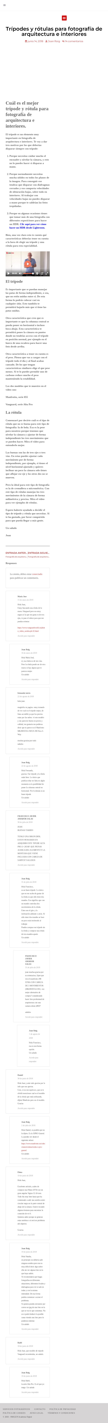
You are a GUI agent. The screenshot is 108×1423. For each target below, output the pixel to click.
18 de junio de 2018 (25, 1346)
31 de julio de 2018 (28, 882)
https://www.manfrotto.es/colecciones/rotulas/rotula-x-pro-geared (33, 1147)
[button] (64, 18)
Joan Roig (25, 650)
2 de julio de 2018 (28, 1125)
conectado (37, 574)
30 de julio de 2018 (25, 822)
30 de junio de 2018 (25, 1078)
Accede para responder (26, 636)
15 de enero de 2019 (25, 600)
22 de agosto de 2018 (26, 696)
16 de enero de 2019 (29, 653)
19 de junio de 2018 (25, 1176)
